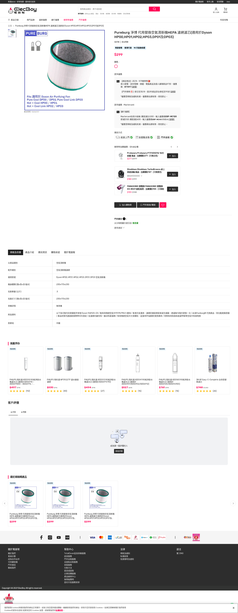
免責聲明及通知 (127, 559)
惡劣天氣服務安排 (72, 582)
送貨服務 (68, 556)
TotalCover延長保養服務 (75, 553)
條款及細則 (125, 553)
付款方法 (68, 568)
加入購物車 (127, 205)
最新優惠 (43, 20)
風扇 (97, 14)
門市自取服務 (70, 559)
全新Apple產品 (89, 14)
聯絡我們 (12, 568)
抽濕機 (108, 14)
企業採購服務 (70, 573)
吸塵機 (119, 14)
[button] (233, 503)
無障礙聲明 (69, 579)
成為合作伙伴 (14, 559)
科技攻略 (224, 20)
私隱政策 (124, 556)
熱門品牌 (31, 20)
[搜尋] (154, 9)
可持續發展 (13, 562)
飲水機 (114, 14)
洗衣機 (102, 14)
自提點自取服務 (71, 562)
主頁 (10, 26)
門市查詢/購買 (149, 205)
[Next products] (177, 147)
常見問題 (220, 2)
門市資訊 (12, 565)
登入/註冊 (216, 12)
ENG (228, 2)
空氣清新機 (126, 14)
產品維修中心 (70, 576)
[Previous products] (171, 147)
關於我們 (12, 553)
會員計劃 (12, 556)
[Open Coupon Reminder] (9, 600)
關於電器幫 (199, 2)
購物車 (225, 12)
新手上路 (210, 2)
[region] (119, 608)
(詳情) (134, 87)
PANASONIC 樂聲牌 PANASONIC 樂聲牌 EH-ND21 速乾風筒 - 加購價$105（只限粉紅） (145, 188)
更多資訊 (118, 228)
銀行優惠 (55, 20)
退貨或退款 (69, 571)
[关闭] (234, 608)
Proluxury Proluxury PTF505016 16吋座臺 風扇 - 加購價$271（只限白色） (145, 154)
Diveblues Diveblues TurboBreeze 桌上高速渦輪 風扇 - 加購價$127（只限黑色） (146, 170)
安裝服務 (68, 565)
